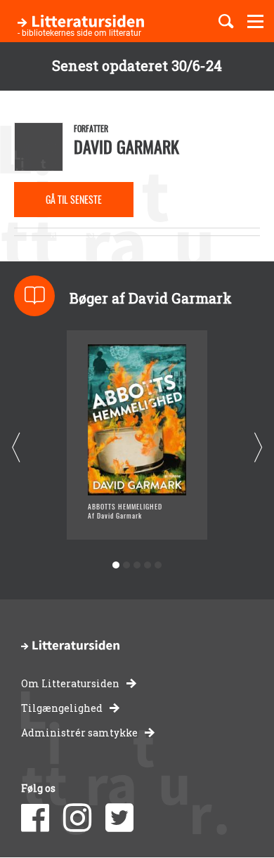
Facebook (35, 818)
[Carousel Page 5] (158, 565)
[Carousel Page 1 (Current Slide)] (116, 565)
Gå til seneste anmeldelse (74, 204)
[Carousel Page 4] (148, 565)
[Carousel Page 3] (137, 565)
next (258, 448)
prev (16, 448)
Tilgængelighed (62, 708)
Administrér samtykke (79, 732)
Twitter (119, 818)
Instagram (77, 818)
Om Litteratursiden (70, 683)
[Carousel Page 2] (127, 565)
